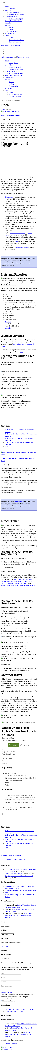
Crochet (11, 27)
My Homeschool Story (16, 14)
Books (11, 38)
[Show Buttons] (6, 1047)
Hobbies (7, 25)
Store (7, 36)
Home (7, 6)
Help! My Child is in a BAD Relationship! (19, 876)
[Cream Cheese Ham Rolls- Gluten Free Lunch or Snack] (19, 454)
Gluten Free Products (16, 40)
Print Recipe (15, 745)
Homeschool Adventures (13, 21)
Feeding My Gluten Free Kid (10, 115)
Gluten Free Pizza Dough (13, 874)
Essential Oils (9, 23)
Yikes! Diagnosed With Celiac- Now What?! (19, 1009)
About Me (8, 10)
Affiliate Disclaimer (11, 1044)
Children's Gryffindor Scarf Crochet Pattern (20, 890)
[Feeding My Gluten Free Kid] (11, 111)
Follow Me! (5, 946)
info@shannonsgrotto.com (10, 45)
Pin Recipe (25, 745)
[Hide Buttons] (6, 1049)
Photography (13, 31)
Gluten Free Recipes (16, 19)
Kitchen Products (15, 42)
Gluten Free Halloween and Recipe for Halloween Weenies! (18, 915)
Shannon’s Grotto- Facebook (11, 855)
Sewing (11, 29)
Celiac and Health (11, 17)
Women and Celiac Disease (14, 1011)
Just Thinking (9, 33)
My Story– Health (15, 12)
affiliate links (19, 502)
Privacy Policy (13, 8)
